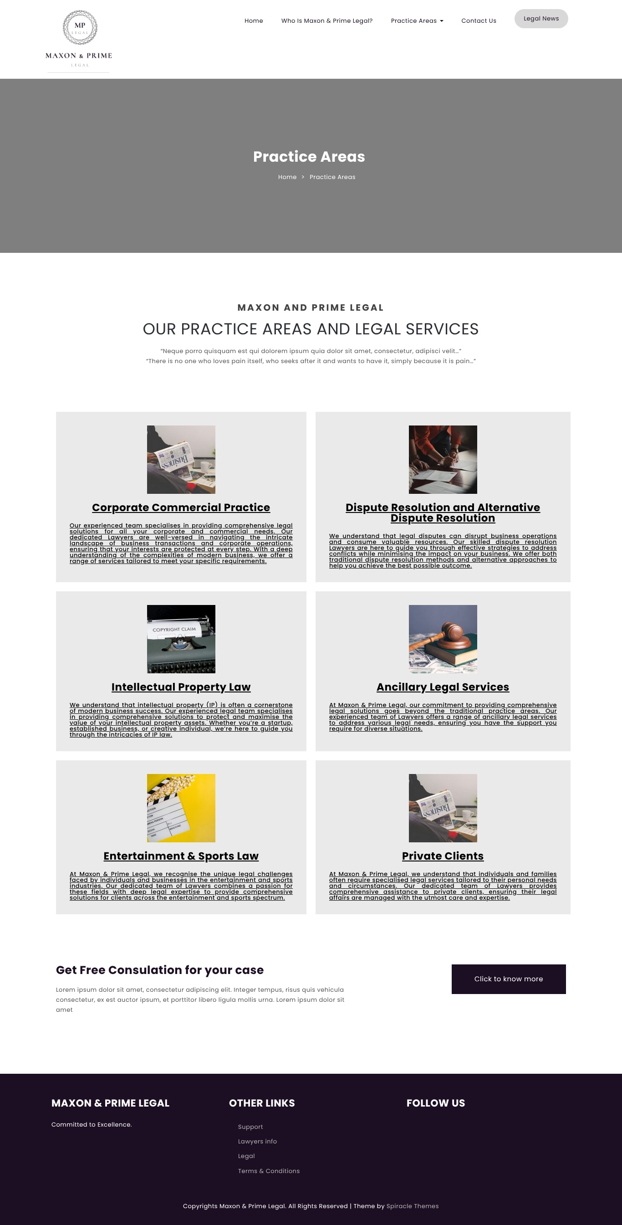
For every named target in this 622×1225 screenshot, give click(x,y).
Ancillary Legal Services (443, 687)
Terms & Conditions (269, 1171)
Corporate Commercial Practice (181, 508)
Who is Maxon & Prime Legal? (327, 20)
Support (250, 1126)
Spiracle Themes (413, 1206)
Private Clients (443, 856)
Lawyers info (257, 1141)
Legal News (541, 18)
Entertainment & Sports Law (181, 856)
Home (254, 20)
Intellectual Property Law (181, 687)
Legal (246, 1156)
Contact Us (479, 20)
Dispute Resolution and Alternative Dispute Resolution (443, 513)
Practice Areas (415, 20)
